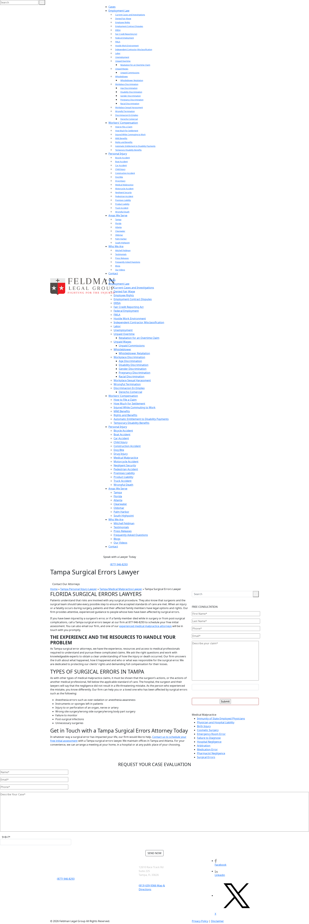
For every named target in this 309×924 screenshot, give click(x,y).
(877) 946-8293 (119, 564)
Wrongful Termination (125, 111)
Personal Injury (117, 153)
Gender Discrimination (130, 96)
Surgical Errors (206, 757)
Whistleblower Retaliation (131, 80)
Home (54, 589)
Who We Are (115, 246)
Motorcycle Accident (124, 188)
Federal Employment (124, 38)
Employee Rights (122, 22)
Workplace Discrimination (126, 84)
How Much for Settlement (126, 130)
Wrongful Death (122, 211)
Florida (118, 223)
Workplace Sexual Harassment (129, 107)
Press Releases (122, 258)
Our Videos (120, 269)
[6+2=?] (225, 687)
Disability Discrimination (131, 92)
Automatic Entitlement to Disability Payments (135, 146)
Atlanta (118, 227)
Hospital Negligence (209, 741)
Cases (112, 7)
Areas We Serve (117, 215)
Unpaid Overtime (123, 61)
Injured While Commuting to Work (130, 134)
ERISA (118, 30)
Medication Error (207, 749)
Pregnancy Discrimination (131, 99)
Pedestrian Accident (124, 196)
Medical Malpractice (124, 184)
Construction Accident (125, 173)
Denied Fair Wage (123, 18)
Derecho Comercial (129, 119)
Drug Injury (120, 181)
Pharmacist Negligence (211, 753)
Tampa (118, 219)
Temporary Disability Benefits (128, 150)
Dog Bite (119, 177)
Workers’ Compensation (123, 122)
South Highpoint (122, 242)
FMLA (117, 41)
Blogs (117, 266)
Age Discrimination (128, 88)
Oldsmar (119, 235)
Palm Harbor (121, 239)
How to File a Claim (123, 126)
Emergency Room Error (211, 734)
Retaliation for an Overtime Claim (135, 65)
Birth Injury (204, 726)
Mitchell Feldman (123, 250)
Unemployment (122, 57)
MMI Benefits (121, 138)
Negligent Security (123, 192)
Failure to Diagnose (209, 738)
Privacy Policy (200, 921)
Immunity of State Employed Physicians (221, 718)
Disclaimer (217, 921)
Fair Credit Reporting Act (126, 34)
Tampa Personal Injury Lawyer (78, 589)
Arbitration (203, 745)
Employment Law (118, 10)
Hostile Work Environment (127, 45)
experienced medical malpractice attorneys (145, 626)
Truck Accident (121, 208)
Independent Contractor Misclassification (133, 49)
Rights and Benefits (123, 142)
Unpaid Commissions (129, 72)
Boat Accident (121, 161)
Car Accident (121, 165)
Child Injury (120, 169)
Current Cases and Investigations (130, 14)
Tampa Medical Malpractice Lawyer (120, 589)
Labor (117, 53)
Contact (113, 273)
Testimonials (120, 254)
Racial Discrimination (129, 103)
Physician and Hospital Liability (215, 722)
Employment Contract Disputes (129, 26)
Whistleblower (121, 76)
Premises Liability (123, 200)
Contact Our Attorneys (66, 584)
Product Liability (122, 204)
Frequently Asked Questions (127, 262)
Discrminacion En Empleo (126, 115)
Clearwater (120, 231)
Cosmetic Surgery (208, 730)
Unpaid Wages (121, 68)
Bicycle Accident (122, 157)
